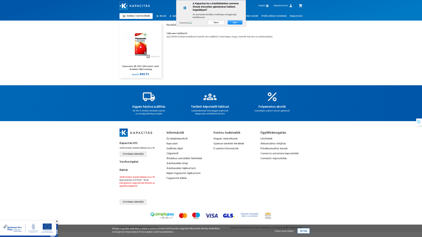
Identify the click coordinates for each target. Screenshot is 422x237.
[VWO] (192, 23)
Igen (235, 22)
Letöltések (266, 139)
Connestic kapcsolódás (273, 158)
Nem (216, 22)
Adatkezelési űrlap (177, 163)
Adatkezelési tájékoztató (181, 168)
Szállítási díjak (174, 148)
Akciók (163, 16)
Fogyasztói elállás (176, 178)
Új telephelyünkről (177, 139)
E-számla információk (226, 148)
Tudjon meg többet (284, 231)
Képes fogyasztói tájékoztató (183, 173)
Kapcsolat (172, 144)
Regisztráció (296, 16)
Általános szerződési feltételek (184, 158)
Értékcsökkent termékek (274, 16)
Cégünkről (172, 153)
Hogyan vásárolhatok (225, 139)
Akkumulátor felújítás (273, 144)
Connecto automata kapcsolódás (279, 153)
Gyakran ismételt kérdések (228, 144)
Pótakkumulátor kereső (273, 148)
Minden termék (250, 16)
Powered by (184, 23)
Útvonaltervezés (133, 154)
